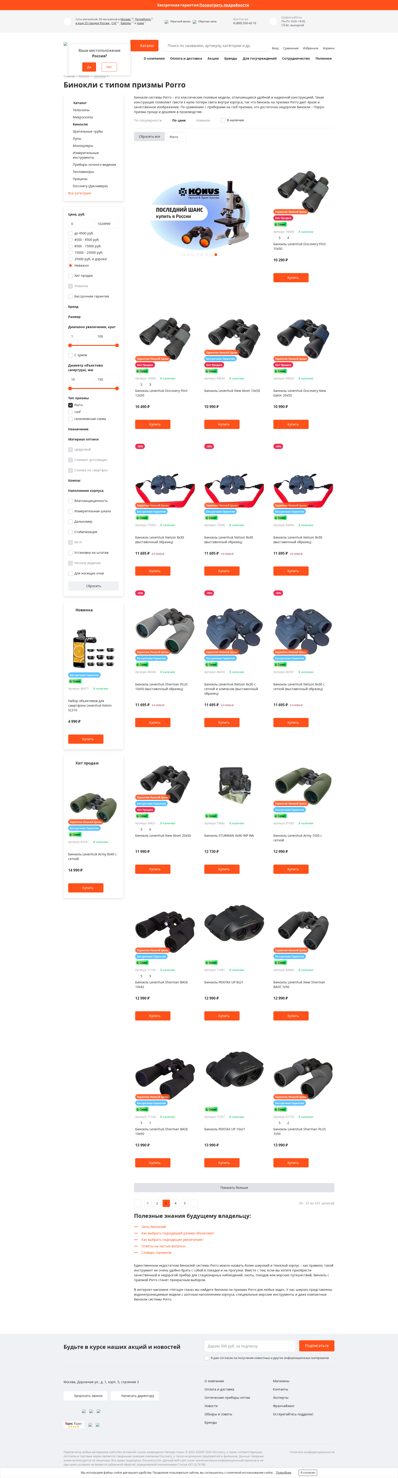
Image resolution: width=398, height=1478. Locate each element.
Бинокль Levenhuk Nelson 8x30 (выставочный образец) (159, 539)
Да (89, 67)
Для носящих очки (89, 573)
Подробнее (283, 1473)
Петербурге (143, 19)
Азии (140, 23)
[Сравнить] (116, 619)
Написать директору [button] (137, 1395)
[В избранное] (110, 619)
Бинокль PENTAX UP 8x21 (223, 982)
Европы (126, 23)
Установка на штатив (91, 552)
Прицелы (80, 179)
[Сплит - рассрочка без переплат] (75, 681)
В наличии (235, 120)
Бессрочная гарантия (91, 296)
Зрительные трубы (88, 131)
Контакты (280, 1389)
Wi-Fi (78, 542)
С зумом (80, 355)
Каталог (84, 76)
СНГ (114, 23)
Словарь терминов (156, 1252)
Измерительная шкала (92, 511)
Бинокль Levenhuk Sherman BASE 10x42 (161, 984)
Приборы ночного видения (94, 164)
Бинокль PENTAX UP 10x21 (224, 1129)
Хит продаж (83, 275)
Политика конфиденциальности (312, 1452)
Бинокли (100, 76)
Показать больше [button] (234, 1187)
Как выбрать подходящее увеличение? (172, 1239)
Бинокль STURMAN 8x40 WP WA (229, 835)
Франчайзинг (284, 1406)
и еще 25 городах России (93, 23)
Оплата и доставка (186, 58)
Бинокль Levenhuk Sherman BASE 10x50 (161, 1131)
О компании (154, 58)
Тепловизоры (83, 171)
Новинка (81, 286)
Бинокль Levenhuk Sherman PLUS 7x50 (299, 1131)
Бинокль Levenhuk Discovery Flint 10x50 (299, 246)
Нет (109, 67)
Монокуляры (83, 145)
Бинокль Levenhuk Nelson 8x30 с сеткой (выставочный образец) (299, 686)
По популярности (148, 120)
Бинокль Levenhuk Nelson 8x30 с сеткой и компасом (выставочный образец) (231, 689)
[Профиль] (275, 43)
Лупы (77, 138)
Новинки (203, 120)
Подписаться (317, 1345)
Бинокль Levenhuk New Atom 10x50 (232, 390)
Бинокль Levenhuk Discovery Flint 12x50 (161, 392)
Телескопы (81, 110)
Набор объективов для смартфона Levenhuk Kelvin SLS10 (90, 705)
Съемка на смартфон (91, 470)
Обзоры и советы (218, 1414)
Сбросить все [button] (149, 136)
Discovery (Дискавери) (90, 186)
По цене (179, 120)
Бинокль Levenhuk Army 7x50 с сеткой (297, 837)
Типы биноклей (153, 1226)
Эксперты (280, 1397)
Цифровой (82, 449)
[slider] (70, 345)
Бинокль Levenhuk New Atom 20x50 (163, 835)
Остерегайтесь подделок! (293, 1414)
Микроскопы (83, 117)
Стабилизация (85, 532)
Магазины (281, 1381)
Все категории (79, 193)
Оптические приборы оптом (227, 1397)
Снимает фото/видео (90, 460)
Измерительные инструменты (86, 155)
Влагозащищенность (91, 500)
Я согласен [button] (308, 1473)
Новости (211, 1406)
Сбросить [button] (93, 586)
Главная (69, 76)
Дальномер (83, 521)
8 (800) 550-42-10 (244, 23)
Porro (78, 405)
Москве (125, 19)
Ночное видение (87, 563)
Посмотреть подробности (224, 5)
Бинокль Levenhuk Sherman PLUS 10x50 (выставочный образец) (161, 686)
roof (77, 412)
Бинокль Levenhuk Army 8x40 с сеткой (92, 856)
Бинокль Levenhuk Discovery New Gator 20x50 (299, 392)
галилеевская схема (90, 419)
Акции (213, 58)
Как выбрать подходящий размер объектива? (177, 1233)
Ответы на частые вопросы (163, 1246)
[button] (177, 21)
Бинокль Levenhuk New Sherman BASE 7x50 (299, 984)
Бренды (230, 58)
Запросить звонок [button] (87, 1395)
